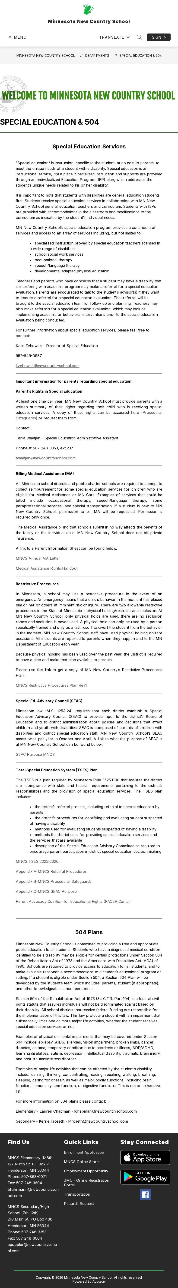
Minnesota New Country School (45, 55)
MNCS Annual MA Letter (38, 558)
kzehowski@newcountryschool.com (47, 365)
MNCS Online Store (81, 1161)
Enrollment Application (84, 1152)
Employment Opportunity (86, 1171)
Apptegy (99, 1281)
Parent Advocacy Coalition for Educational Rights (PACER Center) (74, 901)
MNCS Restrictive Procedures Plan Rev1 (51, 685)
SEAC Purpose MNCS (35, 754)
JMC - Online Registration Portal (86, 1182)
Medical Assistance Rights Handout (46, 568)
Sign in (159, 37)
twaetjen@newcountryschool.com (46, 458)
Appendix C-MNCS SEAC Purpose (46, 891)
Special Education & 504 (141, 55)
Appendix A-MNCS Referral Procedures (51, 871)
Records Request (79, 1203)
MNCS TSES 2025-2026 (37, 861)
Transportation (77, 1194)
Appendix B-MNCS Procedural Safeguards (54, 881)
